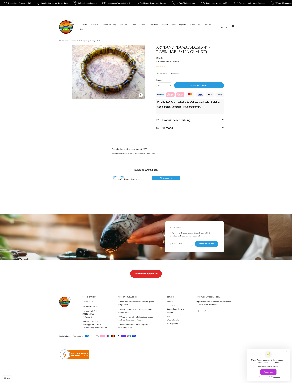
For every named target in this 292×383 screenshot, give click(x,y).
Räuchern (123, 25)
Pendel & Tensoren (169, 25)
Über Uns (207, 25)
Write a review (166, 178)
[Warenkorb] (231, 27)
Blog (81, 29)
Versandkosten (174, 61)
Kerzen (133, 25)
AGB (168, 316)
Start (61, 41)
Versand (170, 313)
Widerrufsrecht (173, 320)
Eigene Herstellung (109, 25)
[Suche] (222, 27)
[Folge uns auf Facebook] (199, 311)
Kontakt (170, 302)
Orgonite (182, 25)
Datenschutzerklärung (175, 309)
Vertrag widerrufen (174, 323)
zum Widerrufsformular (146, 273)
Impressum (171, 305)
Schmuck (142, 25)
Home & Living (194, 25)
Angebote (83, 25)
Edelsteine (154, 25)
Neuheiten (94, 25)
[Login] (227, 27)
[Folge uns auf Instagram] (205, 311)
